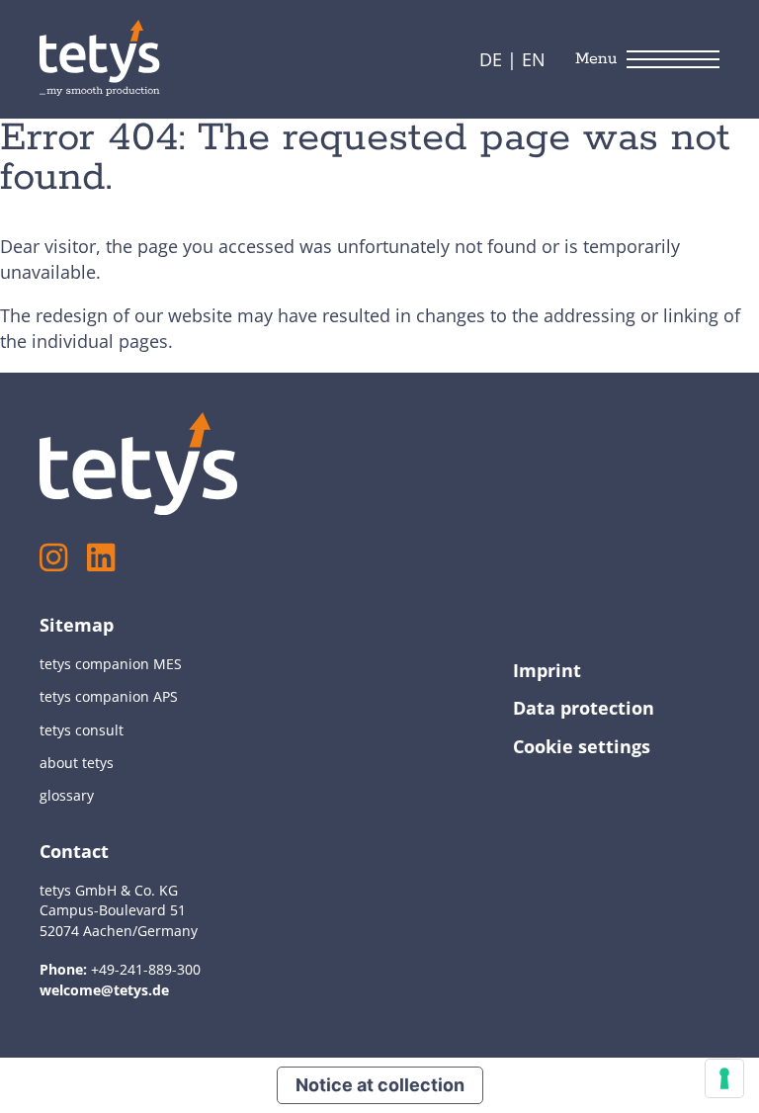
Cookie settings (581, 746)
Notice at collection (379, 1084)
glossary (67, 795)
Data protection (583, 708)
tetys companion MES (111, 663)
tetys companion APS (109, 696)
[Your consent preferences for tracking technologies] (724, 1078)
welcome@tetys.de (104, 990)
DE (490, 59)
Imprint (547, 670)
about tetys (77, 762)
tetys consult (82, 730)
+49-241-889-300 (146, 969)
